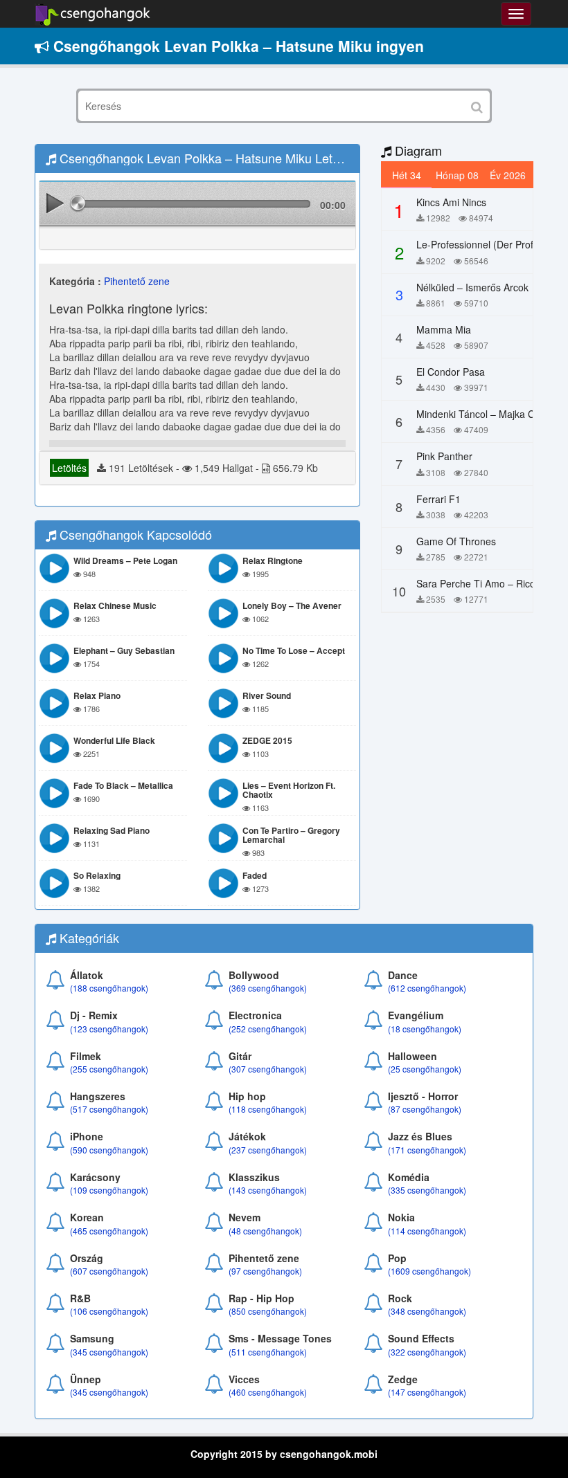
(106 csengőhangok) (109, 1311)
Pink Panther (444, 456)
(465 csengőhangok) (109, 1231)
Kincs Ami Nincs (451, 202)
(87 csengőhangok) (424, 1109)
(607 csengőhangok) (109, 1271)
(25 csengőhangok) (424, 1069)
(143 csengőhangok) (268, 1190)
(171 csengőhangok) (427, 1150)
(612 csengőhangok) (427, 988)
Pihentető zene (137, 281)
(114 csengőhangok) (427, 1231)
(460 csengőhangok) (268, 1392)
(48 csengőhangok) (265, 1231)
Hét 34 (406, 175)
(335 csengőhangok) (427, 1190)
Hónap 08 (457, 175)
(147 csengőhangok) (427, 1392)
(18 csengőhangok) (424, 1028)
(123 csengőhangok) (109, 1028)
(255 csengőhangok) (109, 1069)
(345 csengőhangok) (109, 1352)
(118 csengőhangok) (268, 1109)
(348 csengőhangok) (427, 1311)
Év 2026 (508, 175)
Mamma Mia (443, 329)
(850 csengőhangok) (268, 1311)
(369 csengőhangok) (268, 988)
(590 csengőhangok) (109, 1150)
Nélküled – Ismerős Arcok (472, 287)
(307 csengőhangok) (268, 1069)
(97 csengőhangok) (265, 1271)
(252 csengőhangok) (268, 1028)
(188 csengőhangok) (109, 988)
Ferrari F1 (438, 499)
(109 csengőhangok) (109, 1190)
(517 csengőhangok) (109, 1109)
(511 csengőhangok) (268, 1352)
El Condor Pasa (450, 371)
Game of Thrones (456, 541)
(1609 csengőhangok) (429, 1271)
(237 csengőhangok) (268, 1150)
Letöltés (69, 468)
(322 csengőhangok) (427, 1352)
